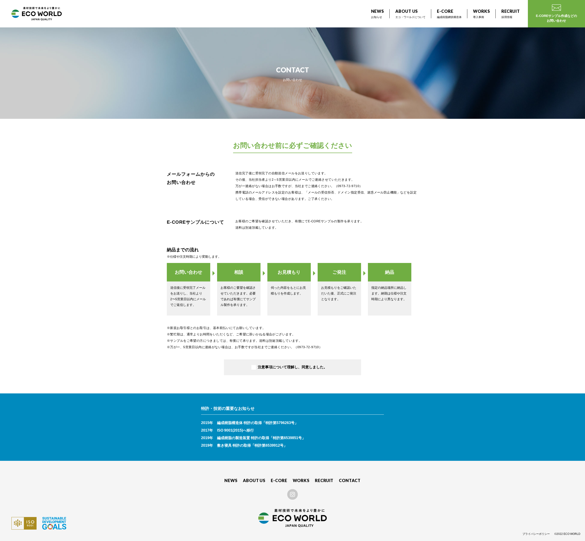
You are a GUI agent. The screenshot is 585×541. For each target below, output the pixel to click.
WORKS (301, 480)
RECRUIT (324, 480)
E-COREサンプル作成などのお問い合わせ (556, 18)
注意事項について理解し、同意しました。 (292, 367)
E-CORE (279, 480)
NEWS (230, 480)
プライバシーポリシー (536, 534)
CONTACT (349, 480)
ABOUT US (254, 480)
